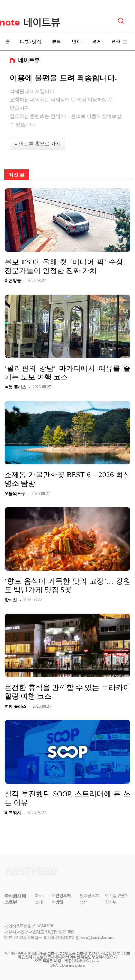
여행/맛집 (31, 41)
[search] (122, 20)
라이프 (119, 41)
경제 (97, 41)
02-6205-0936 (24, 937)
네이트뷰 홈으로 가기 (37, 143)
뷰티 (57, 41)
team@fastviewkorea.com (98, 937)
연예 (77, 41)
